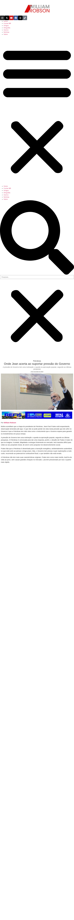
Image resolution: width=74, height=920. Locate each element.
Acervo (6, 30)
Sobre (6, 34)
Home (6, 21)
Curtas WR (7, 23)
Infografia (7, 28)
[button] (37, 110)
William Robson (10, 423)
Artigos (6, 25)
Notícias (6, 32)
